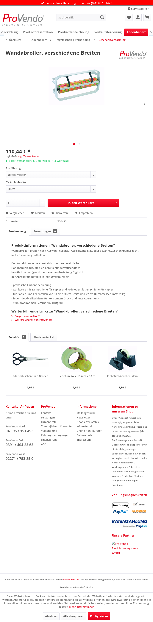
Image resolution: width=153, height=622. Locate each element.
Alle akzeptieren (73, 616)
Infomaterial (84, 426)
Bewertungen (45, 231)
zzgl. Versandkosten (29, 156)
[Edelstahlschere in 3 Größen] (30, 359)
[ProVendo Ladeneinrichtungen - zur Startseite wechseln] (23, 20)
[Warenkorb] (147, 17)
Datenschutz (84, 435)
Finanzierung (49, 439)
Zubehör (16, 337)
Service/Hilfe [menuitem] (139, 8)
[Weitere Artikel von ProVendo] (133, 56)
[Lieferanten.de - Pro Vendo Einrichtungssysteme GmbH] (129, 556)
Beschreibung (17, 231)
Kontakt (46, 413)
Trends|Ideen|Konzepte (56, 426)
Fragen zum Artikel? (27, 316)
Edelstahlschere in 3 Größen (30, 376)
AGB (43, 444)
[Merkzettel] (128, 17)
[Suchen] (102, 17)
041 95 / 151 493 (19, 431)
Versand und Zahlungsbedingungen (55, 433)
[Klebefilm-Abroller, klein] (122, 359)
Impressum (83, 439)
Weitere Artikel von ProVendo (33, 319)
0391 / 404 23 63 (19, 444)
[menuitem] (81, 17)
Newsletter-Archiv (87, 422)
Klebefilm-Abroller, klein (122, 376)
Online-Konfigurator (89, 430)
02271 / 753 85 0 (19, 458)
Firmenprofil (49, 422)
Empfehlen (85, 213)
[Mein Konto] (138, 17)
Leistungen (48, 417)
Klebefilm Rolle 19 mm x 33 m (76, 376)
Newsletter (83, 417)
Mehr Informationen (81, 607)
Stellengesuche (86, 413)
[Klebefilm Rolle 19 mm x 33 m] (76, 359)
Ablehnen (51, 616)
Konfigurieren (99, 616)
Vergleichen (16, 213)
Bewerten (62, 213)
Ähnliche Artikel (43, 337)
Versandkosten (71, 579)
